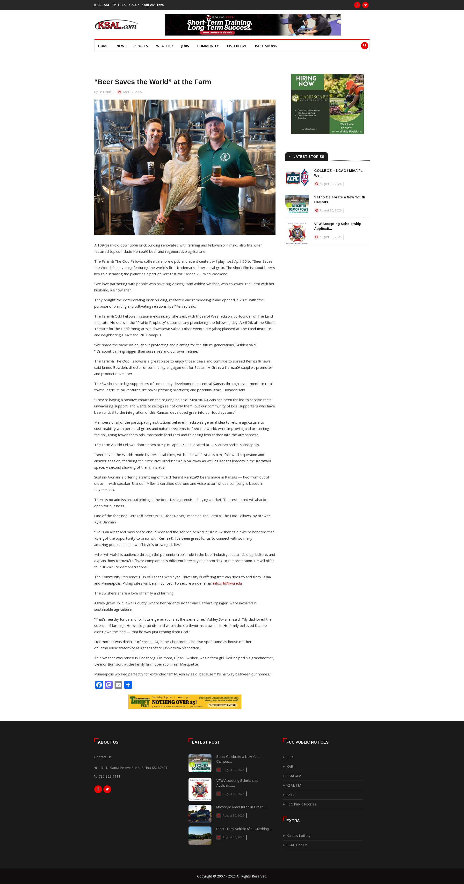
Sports (141, 45)
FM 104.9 (119, 4)
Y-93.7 (134, 4)
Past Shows (266, 45)
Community (208, 45)
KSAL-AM (101, 4)
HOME (103, 45)
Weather (164, 45)
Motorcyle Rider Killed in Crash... (241, 807)
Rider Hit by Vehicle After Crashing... (244, 829)
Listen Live (237, 45)
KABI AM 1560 (153, 4)
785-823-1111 (109, 776)
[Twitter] (365, 5)
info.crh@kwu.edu (227, 583)
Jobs (185, 45)
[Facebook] (357, 5)
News (121, 45)
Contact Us (103, 757)
